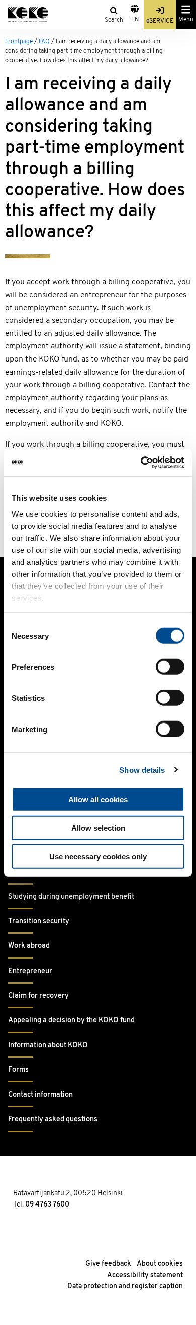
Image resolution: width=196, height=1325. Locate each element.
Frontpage (19, 42)
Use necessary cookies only (98, 856)
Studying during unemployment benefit (71, 897)
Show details (142, 769)
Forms (18, 1070)
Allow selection (98, 827)
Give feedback (108, 1264)
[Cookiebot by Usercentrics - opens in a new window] (140, 462)
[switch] (170, 667)
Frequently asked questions (52, 1119)
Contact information (40, 1095)
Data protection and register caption (125, 1286)
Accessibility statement (145, 1275)
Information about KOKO (48, 1045)
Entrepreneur (30, 971)
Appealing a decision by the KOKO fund (71, 1020)
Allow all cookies (98, 799)
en (135, 20)
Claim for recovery (38, 996)
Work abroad (29, 946)
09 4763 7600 (47, 1205)
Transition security (38, 921)
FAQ (44, 42)
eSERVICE (159, 21)
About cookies (160, 1264)
